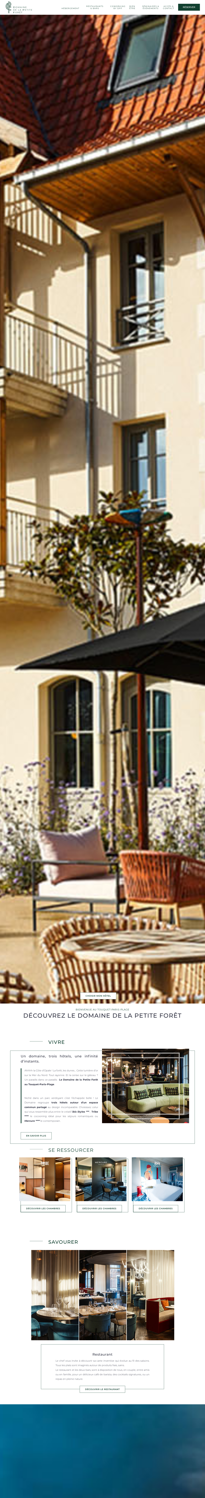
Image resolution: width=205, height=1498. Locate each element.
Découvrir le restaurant (102, 1389)
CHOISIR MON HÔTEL (98, 996)
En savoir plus (36, 1135)
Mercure (29, 1120)
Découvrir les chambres (43, 1208)
